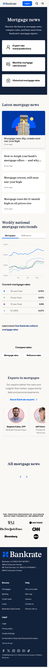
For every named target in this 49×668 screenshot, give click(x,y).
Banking (5, 594)
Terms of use (7, 643)
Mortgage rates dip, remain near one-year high (22, 140)
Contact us (29, 604)
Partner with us (31, 609)
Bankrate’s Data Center (11, 609)
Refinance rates (34, 355)
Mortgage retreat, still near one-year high (21, 179)
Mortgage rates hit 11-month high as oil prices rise (22, 201)
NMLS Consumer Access (12, 564)
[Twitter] (8, 650)
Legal (4, 623)
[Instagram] (13, 650)
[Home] (11, 3)
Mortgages (6, 589)
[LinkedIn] (18, 650)
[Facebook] (3, 650)
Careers (28, 599)
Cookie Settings (8, 633)
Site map (28, 594)
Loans (4, 604)
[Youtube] (23, 650)
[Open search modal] (37, 3)
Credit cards (7, 599)
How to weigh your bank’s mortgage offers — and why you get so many (21, 160)
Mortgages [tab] (10, 235)
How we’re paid (31, 589)
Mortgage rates (11, 355)
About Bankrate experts (22, 399)
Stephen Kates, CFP (16, 426)
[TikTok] (28, 650)
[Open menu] (42, 3)
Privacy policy (7, 628)
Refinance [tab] (26, 235)
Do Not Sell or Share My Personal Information (20, 638)
